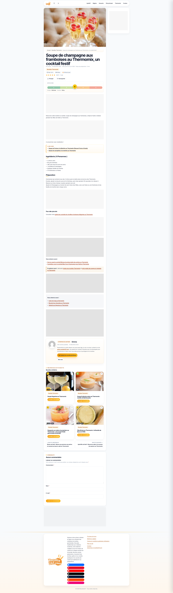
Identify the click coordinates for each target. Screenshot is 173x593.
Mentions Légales (91, 538)
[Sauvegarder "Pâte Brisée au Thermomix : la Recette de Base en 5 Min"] (101, 407)
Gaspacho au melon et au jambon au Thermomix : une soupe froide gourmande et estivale (58, 431)
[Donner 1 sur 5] (47, 75)
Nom (47, 486)
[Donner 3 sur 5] (51, 75)
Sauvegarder (62, 78)
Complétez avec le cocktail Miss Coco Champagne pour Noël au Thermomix (68, 264)
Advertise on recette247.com (94, 547)
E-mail (48, 493)
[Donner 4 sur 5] (52, 75)
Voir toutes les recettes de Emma (67, 355)
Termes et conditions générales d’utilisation (98, 541)
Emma (74, 342)
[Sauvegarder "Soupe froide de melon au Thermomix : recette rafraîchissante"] (101, 373)
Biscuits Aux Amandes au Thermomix (59, 303)
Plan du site (90, 543)
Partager (51, 78)
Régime (95, 3)
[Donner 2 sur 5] (49, 75)
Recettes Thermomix (57, 50)
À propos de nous (91, 536)
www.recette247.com (63, 349)
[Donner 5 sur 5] (54, 75)
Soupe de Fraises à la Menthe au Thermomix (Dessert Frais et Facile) (68, 148)
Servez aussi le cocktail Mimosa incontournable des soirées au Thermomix (67, 262)
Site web (60, 359)
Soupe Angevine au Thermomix (57, 396)
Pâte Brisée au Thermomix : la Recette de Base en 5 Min (89, 431)
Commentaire (50, 465)
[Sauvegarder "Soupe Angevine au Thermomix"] (72, 373)
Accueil (49, 50)
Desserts (101, 3)
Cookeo (125, 3)
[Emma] (52, 344)
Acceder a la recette (53, 399)
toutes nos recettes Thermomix (71, 268)
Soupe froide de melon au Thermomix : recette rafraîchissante (88, 397)
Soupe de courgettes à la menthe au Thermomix (62, 150)
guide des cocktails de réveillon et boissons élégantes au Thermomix (74, 214)
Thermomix (118, 3)
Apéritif (88, 3)
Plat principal (109, 3)
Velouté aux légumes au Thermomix (58, 305)
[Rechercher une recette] (58, 3)
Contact (89, 546)
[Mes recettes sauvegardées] (54, 3)
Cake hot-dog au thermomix (56, 300)
